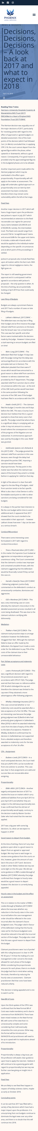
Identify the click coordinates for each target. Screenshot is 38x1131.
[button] (34, 14)
